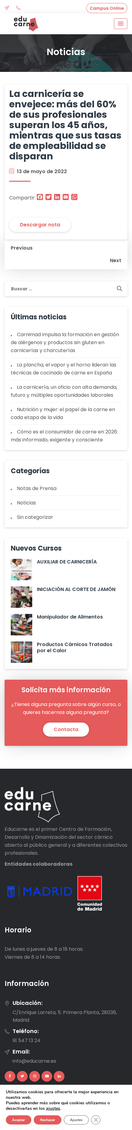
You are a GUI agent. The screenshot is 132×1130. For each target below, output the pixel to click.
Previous (22, 247)
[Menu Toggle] (120, 23)
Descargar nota (40, 224)
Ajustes (76, 1119)
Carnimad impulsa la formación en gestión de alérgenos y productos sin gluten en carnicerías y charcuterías (65, 342)
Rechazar (47, 1119)
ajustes (53, 1108)
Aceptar (18, 1119)
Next (115, 260)
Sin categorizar (35, 517)
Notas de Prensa (36, 488)
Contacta (66, 729)
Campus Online (107, 8)
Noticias (26, 502)
